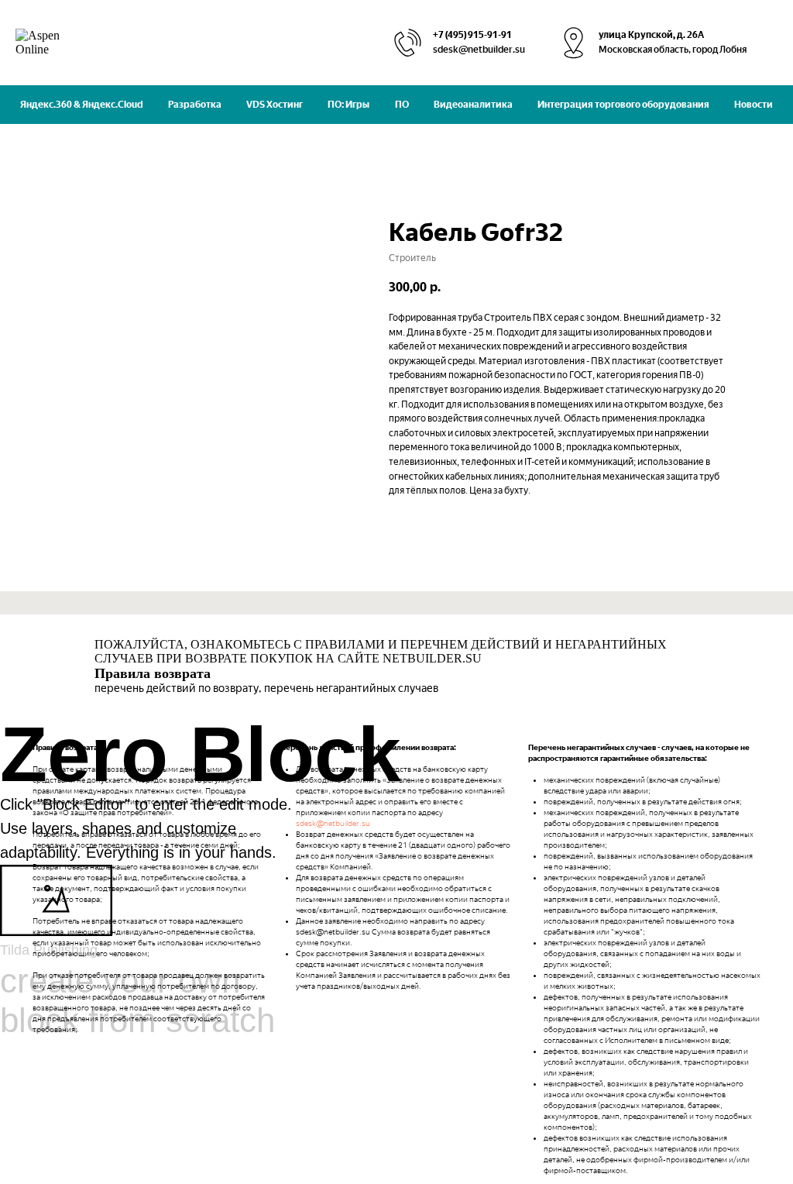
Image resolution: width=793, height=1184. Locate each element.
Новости (753, 104)
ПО (402, 104)
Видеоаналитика (473, 104)
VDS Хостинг (274, 104)
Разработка (194, 104)
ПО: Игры (348, 104)
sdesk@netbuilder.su (333, 823)
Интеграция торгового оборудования (623, 104)
